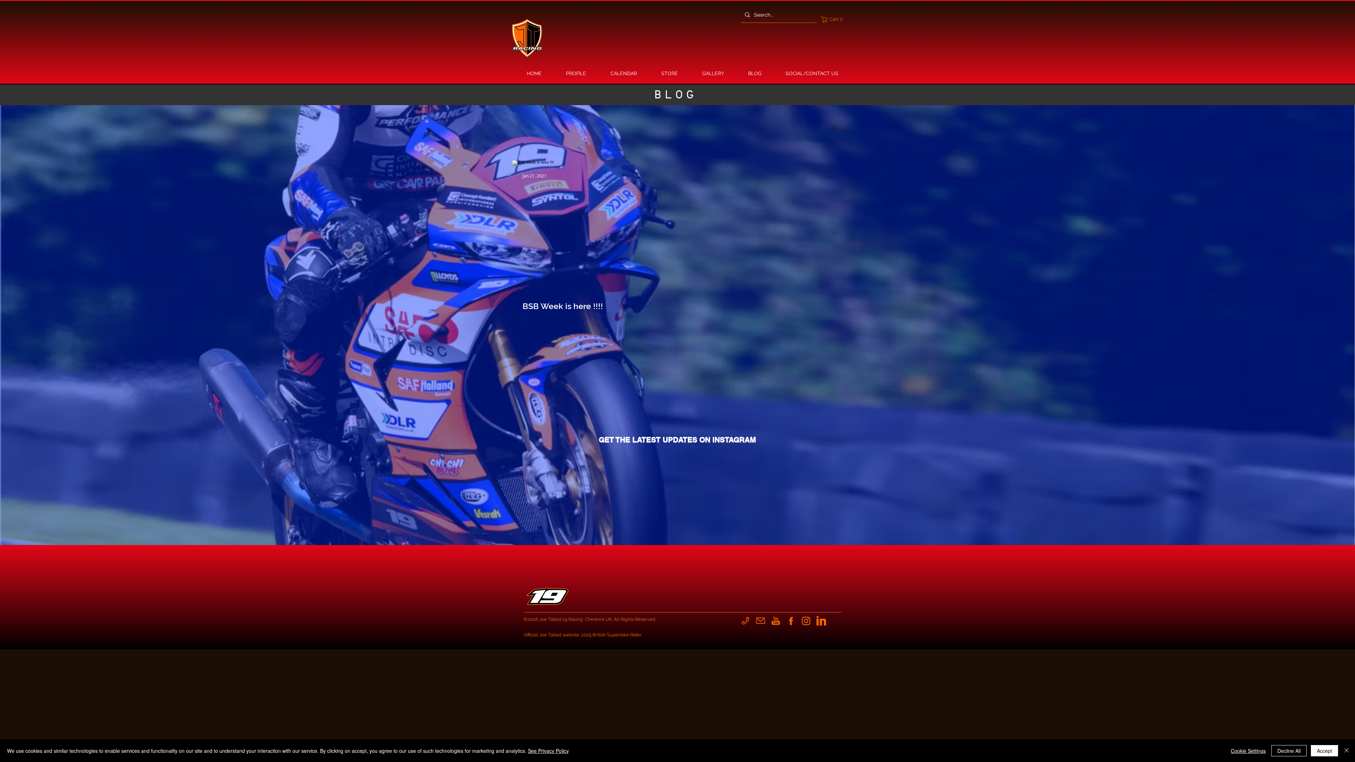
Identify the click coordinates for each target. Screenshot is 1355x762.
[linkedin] (821, 620)
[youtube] (776, 620)
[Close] (1346, 750)
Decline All (1289, 750)
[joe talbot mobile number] (745, 620)
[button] (833, 19)
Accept (1324, 750)
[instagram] (806, 620)
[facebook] (791, 620)
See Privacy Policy (548, 750)
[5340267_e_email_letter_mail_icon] (760, 620)
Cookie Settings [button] (1248, 750)
